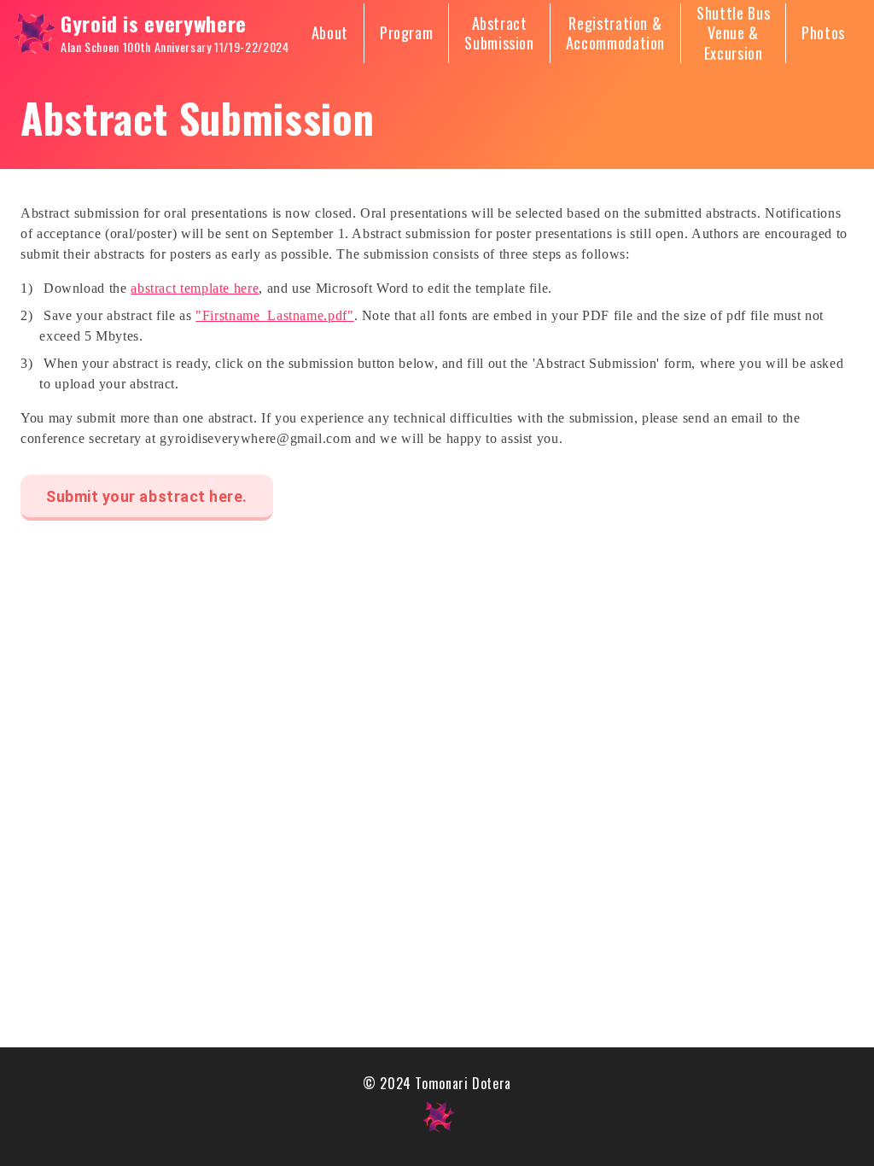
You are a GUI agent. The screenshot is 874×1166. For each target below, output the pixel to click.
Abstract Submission (498, 34)
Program (406, 33)
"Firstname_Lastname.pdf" (274, 315)
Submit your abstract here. (147, 496)
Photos (823, 33)
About (330, 33)
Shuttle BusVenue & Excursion (733, 33)
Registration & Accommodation (615, 34)
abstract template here (195, 288)
